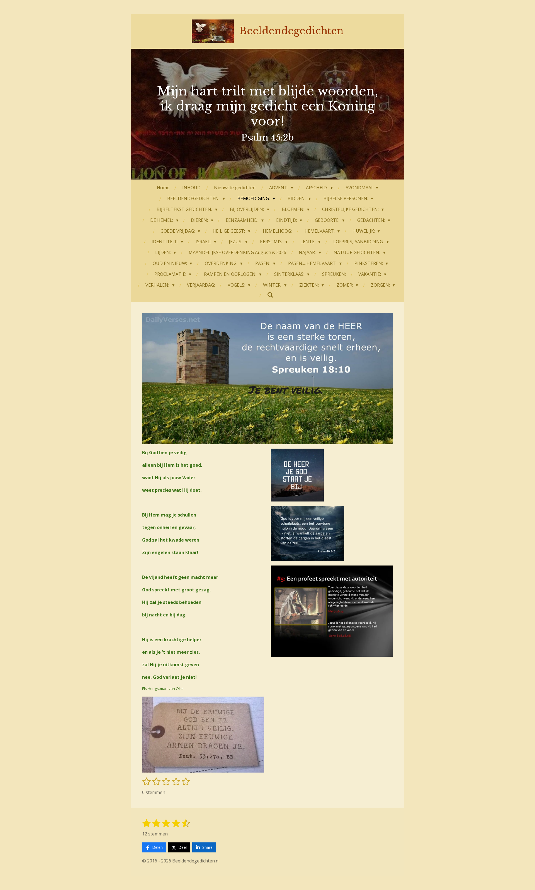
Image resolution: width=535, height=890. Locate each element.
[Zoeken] (270, 294)
